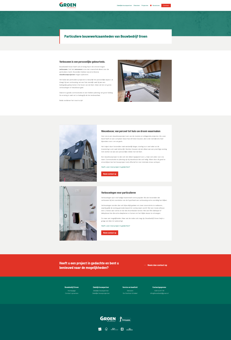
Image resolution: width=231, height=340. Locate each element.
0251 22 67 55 (159, 291)
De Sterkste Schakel (130, 293)
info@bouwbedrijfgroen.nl (159, 293)
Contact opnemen (71, 293)
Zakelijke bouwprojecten (101, 293)
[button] (109, 173)
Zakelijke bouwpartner (101, 291)
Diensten (130, 291)
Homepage (72, 291)
